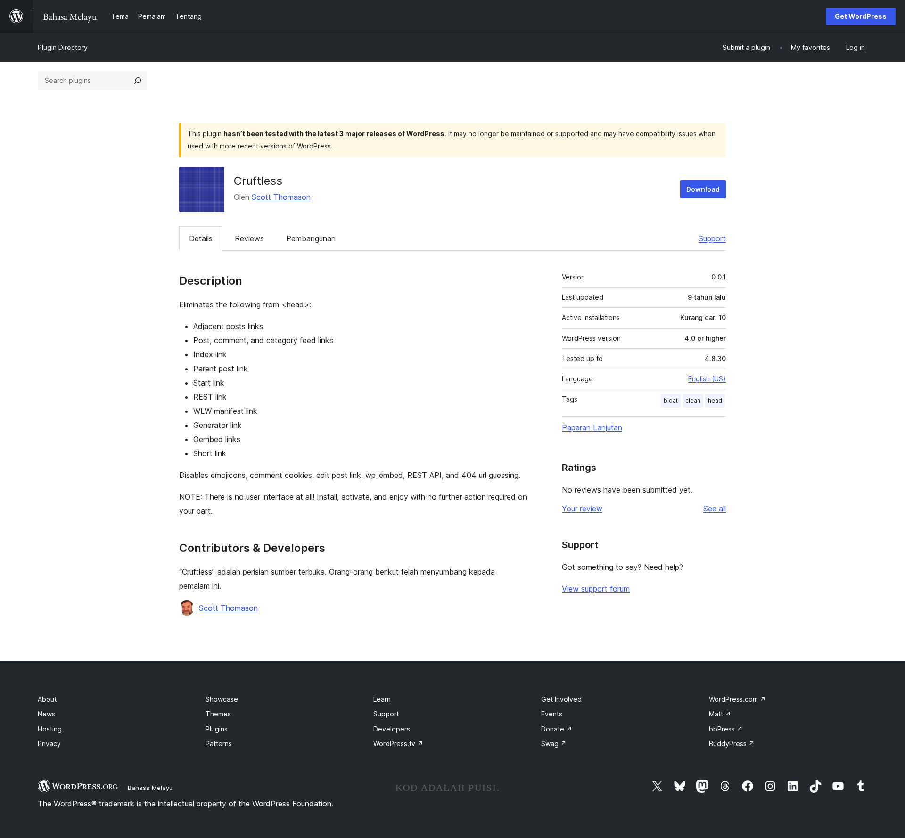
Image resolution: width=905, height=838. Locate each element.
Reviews (249, 238)
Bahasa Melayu (150, 787)
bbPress (726, 729)
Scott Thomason (281, 197)
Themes (218, 714)
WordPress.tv (398, 743)
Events (551, 714)
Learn (382, 699)
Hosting (50, 729)
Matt (720, 714)
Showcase (222, 699)
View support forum (596, 588)
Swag (554, 743)
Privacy (49, 743)
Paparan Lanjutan (592, 427)
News (46, 714)
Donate (556, 729)
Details (201, 238)
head (715, 400)
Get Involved (561, 699)
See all (714, 508)
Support (712, 238)
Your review (582, 508)
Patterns (219, 743)
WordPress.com (737, 699)
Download (703, 189)
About (47, 699)
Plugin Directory (63, 47)
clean (692, 400)
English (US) (707, 379)
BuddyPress (732, 743)
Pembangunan (311, 238)
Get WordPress (861, 16)
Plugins (217, 729)
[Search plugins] (137, 80)
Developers (391, 729)
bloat (671, 400)
